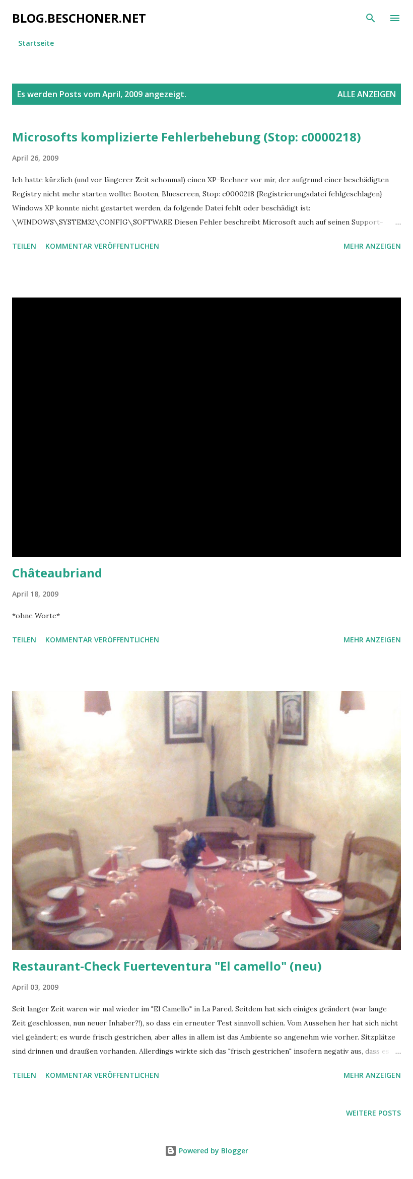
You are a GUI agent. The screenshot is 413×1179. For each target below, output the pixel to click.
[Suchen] (371, 18)
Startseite (36, 43)
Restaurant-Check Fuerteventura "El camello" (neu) (167, 965)
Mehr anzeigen (372, 246)
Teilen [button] (24, 246)
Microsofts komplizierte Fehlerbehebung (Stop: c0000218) (186, 136)
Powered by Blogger (212, 1150)
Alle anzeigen (366, 94)
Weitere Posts (373, 1113)
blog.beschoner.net (79, 18)
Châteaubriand (57, 572)
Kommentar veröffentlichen (102, 246)
